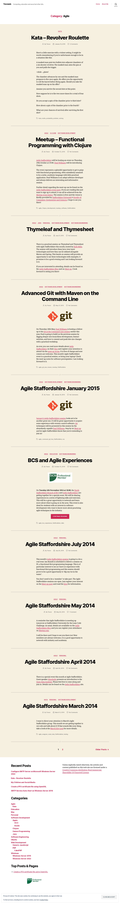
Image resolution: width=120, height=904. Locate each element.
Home (98, 4)
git (43, 367)
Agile (46, 133)
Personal (46, 223)
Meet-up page (47, 584)
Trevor (48, 44)
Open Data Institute (44, 682)
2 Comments (74, 44)
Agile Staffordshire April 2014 (60, 662)
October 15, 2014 (59, 466)
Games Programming (21, 831)
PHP (14, 848)
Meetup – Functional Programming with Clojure (60, 142)
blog (56, 349)
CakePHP (18, 850)
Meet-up (68, 269)
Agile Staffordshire (44, 160)
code (49, 734)
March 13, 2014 (59, 712)
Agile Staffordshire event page (48, 190)
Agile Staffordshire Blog (48, 269)
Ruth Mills (78, 247)
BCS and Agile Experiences (60, 460)
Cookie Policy (44, 900)
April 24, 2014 (59, 668)
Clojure (53, 133)
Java (39, 223)
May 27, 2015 (60, 305)
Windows (15, 853)
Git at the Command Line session (57, 332)
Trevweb (7, 4)
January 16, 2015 (60, 395)
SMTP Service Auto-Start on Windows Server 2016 (32, 791)
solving (61, 118)
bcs (43, 523)
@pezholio (52, 679)
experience (48, 523)
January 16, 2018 (60, 44)
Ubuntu (14, 840)
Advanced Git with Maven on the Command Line (60, 296)
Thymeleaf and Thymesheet (60, 229)
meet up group (54, 351)
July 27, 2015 (60, 235)
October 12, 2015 (59, 152)
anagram (44, 734)
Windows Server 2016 (22, 856)
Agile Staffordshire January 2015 (60, 388)
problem (55, 118)
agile (40, 208)
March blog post (56, 729)
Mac (12, 812)
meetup (58, 208)
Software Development (67, 133)
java (45, 367)
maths (44, 118)
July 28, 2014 (60, 550)
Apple (15, 820)
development (51, 208)
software (64, 208)
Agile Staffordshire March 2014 (60, 706)
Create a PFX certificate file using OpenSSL (28, 787)
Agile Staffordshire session (57, 559)
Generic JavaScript (20, 845)
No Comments (74, 152)
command (45, 439)
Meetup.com (44, 631)
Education (54, 454)
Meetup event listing (44, 195)
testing (66, 734)
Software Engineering (79, 223)
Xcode (17, 826)
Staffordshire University (62, 197)
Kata (60, 31)
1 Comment (72, 612)
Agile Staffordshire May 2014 (60, 605)
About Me (105, 4)
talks (62, 523)
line (52, 439)
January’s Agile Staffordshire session (51, 418)
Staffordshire (71, 208)
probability (49, 118)
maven (50, 367)
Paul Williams (60, 163)
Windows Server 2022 (22, 859)
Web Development (18, 843)
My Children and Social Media (23, 782)
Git (76, 423)
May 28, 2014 (60, 612)
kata (40, 118)
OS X (16, 823)
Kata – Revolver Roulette (60, 37)
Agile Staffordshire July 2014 (60, 544)
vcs (64, 439)
